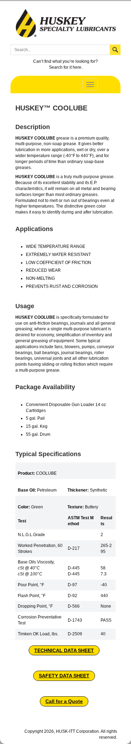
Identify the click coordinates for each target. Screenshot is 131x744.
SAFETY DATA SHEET (64, 675)
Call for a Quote (64, 701)
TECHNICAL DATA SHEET (64, 650)
